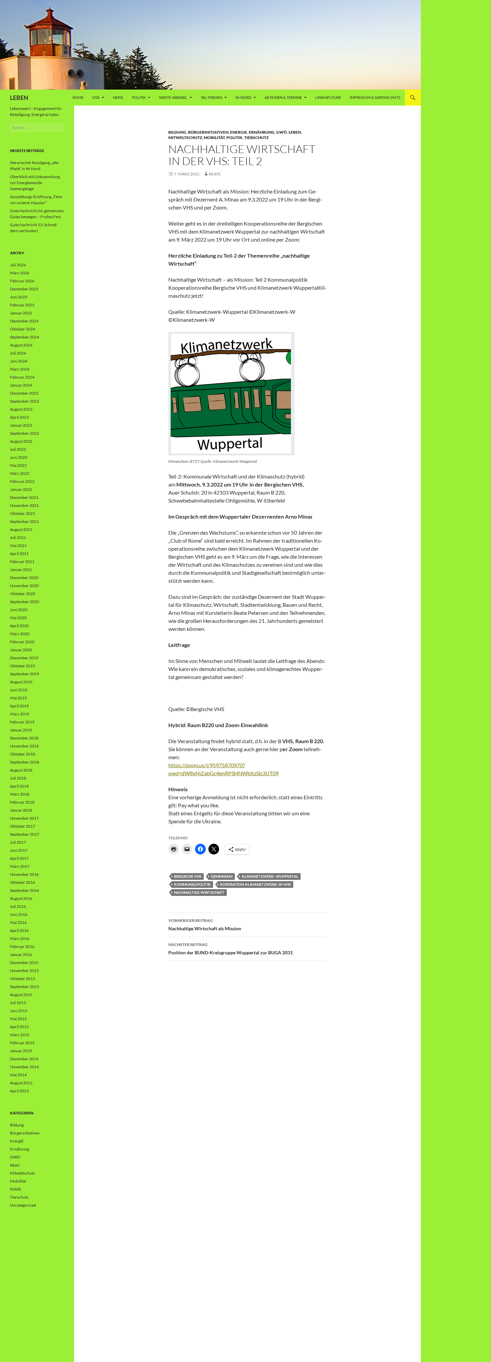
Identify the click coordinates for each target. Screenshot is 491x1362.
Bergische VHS (187, 876)
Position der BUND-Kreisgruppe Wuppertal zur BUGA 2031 (230, 948)
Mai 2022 (18, 465)
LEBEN (19, 97)
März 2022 (19, 473)
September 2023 (24, 401)
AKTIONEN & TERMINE (283, 97)
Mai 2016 (18, 922)
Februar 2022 (22, 481)
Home (78, 97)
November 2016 (24, 874)
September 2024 (24, 336)
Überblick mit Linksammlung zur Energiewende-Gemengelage (35, 182)
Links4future (328, 97)
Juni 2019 (18, 689)
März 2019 (19, 713)
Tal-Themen (211, 97)
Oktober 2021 (22, 513)
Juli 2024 (18, 353)
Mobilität (214, 137)
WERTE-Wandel (173, 97)
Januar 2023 (21, 425)
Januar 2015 (21, 1050)
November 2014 (24, 1066)
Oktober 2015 (22, 978)
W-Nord (243, 97)
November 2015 (24, 970)
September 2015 (24, 986)
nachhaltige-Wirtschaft (199, 892)
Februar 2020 (22, 641)
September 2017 (24, 834)
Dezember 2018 (24, 737)
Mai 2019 (18, 697)
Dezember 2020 (24, 577)
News (118, 97)
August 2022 (21, 441)
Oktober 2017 (22, 826)
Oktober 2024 (22, 328)
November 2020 (24, 585)
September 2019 (24, 673)
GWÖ (281, 132)
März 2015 (19, 1034)
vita (96, 97)
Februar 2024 (22, 377)
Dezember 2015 (24, 962)
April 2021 (19, 553)
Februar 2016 (22, 946)
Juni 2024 (18, 361)
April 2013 (19, 1090)
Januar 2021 (21, 569)
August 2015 (21, 994)
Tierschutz (256, 137)
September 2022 (24, 433)
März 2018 (19, 794)
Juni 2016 (18, 914)
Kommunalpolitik (192, 884)
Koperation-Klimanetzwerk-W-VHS (255, 884)
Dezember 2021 (24, 497)
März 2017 (19, 866)
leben (295, 132)
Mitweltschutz (185, 137)
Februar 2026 (22, 280)
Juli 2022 (18, 449)
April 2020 (19, 625)
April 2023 (19, 417)
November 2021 (24, 505)
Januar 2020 (21, 649)
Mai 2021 (18, 545)
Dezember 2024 (24, 320)
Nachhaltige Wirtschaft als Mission (204, 924)
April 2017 (19, 858)
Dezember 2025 (24, 288)
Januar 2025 (21, 312)
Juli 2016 (18, 906)
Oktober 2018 (22, 754)
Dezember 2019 (24, 657)
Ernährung (262, 132)
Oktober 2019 (22, 665)
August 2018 (21, 770)
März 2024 (19, 369)
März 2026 (19, 272)
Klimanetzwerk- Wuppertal (270, 876)
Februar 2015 (22, 1042)
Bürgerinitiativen (208, 132)
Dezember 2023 (24, 393)
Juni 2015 (18, 1010)
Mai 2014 (18, 1074)
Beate (215, 173)
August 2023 (21, 409)
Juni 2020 (18, 609)
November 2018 (24, 745)
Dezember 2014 (24, 1058)
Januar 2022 (21, 489)
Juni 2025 (18, 296)
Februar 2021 (22, 561)
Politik (139, 97)
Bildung (177, 132)
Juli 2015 (18, 1002)
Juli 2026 (18, 264)
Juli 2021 (18, 537)
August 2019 (21, 681)
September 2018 (24, 762)
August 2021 (21, 529)
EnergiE (238, 132)
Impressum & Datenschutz (375, 97)
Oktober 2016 (22, 882)
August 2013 (21, 1082)
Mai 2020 (18, 617)
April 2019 (19, 705)
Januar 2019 (21, 729)
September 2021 (24, 521)
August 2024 (21, 345)
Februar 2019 (22, 721)
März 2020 (19, 633)
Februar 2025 (22, 304)
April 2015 (19, 1026)
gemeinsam (221, 876)
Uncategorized (23, 1205)
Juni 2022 (18, 457)
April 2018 (19, 786)
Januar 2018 (21, 810)
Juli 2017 (18, 842)
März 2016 (19, 938)
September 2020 (24, 601)
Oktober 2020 (22, 593)
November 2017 (24, 818)
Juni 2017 (18, 850)
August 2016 (21, 898)
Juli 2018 (18, 778)
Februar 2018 (22, 802)
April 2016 (19, 930)
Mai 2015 (18, 1018)
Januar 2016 (21, 954)
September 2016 (24, 890)
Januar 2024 (21, 385)
